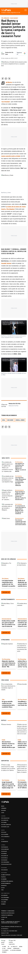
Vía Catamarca (5, 836)
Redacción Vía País (9, 53)
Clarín (4, 946)
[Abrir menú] (25, 10)
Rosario (3, 810)
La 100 (3, 948)
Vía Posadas (4, 847)
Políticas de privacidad (7, 913)
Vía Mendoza (4, 841)
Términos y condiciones (7, 910)
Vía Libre (3, 901)
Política (3, 877)
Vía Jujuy (3, 832)
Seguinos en (19, 53)
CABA (2, 812)
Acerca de (4, 917)
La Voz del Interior (15, 950)
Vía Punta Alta (5, 826)
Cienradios (16, 948)
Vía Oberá (4, 853)
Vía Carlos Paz (5, 818)
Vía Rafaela (4, 857)
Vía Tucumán (4, 834)
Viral (3, 420)
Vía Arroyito (4, 820)
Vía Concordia (5, 862)
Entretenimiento (5, 883)
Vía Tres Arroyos (6, 824)
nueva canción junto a (10, 156)
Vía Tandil (4, 822)
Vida (2, 889)
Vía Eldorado (5, 849)
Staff (2, 919)
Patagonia (4, 867)
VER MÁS (5, 592)
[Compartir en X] (9, 78)
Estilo (3, 887)
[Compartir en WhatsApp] (6, 78)
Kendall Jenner (20, 420)
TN (8, 946)
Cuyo (2, 839)
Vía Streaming (5, 897)
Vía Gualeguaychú (6, 864)
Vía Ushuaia (4, 869)
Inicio (2, 806)
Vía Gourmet (4, 899)
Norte (3, 830)
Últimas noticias (5, 874)
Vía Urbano (5, 18)
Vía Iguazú (4, 851)
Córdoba (3, 808)
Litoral (3, 844)
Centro (3, 816)
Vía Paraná (4, 860)
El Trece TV (14, 946)
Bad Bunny (14, 18)
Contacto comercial (7, 915)
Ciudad (9, 948)
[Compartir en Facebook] (2, 78)
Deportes (4, 885)
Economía (4, 879)
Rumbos (3, 904)
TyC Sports (5, 950)
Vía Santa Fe (4, 855)
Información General (7, 881)
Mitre (20, 946)
